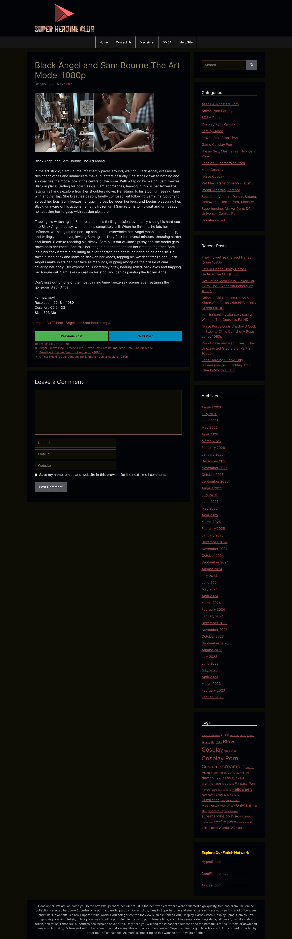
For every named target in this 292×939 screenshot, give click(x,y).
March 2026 (211, 441)
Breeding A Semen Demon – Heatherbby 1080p (70, 352)
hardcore (207, 794)
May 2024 (210, 589)
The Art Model (143, 348)
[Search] (251, 65)
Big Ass (206, 742)
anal (225, 734)
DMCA (167, 42)
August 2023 (212, 650)
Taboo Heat (207, 822)
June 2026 (210, 421)
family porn (228, 784)
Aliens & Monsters (211, 735)
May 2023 (210, 670)
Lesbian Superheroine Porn (223, 163)
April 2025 (210, 515)
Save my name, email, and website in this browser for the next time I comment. (102, 475)
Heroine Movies (223, 794)
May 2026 (210, 427)
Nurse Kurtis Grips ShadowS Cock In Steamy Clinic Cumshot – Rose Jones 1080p (229, 331)
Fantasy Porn (245, 783)
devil (218, 778)
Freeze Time (75, 348)
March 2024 (211, 603)
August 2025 (212, 488)
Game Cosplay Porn (217, 145)
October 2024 (213, 556)
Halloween (242, 789)
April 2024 (210, 596)
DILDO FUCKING (233, 778)
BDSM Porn (211, 118)
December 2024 (214, 542)
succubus (215, 811)
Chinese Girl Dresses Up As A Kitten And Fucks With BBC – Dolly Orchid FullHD (229, 303)
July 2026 (209, 414)
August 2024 (212, 569)
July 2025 (209, 495)
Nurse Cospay (213, 176)
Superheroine (231, 811)
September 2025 (215, 481)
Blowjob (232, 741)
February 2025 (213, 529)
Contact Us (123, 42)
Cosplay (212, 749)
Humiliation (210, 800)
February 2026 (213, 448)
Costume (211, 766)
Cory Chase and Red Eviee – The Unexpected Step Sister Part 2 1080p (228, 348)
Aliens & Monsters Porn (220, 104)
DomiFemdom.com (216, 874)
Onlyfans (244, 805)
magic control (233, 800)
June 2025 (210, 502)
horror (237, 795)
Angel (43, 348)
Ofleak (231, 805)
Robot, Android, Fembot (221, 190)
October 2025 (213, 475)
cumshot (217, 773)
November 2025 (214, 468)
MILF (223, 805)
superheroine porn (217, 816)
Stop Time (126, 348)
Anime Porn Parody (217, 111)
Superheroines (243, 816)
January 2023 (213, 697)
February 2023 (213, 690)
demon (208, 778)
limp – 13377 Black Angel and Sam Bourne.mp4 (72, 323)
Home (104, 42)
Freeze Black (56, 348)
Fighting (206, 790)
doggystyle (208, 784)
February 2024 (213, 609)
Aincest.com (211, 885)
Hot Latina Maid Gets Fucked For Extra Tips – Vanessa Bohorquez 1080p (228, 286)
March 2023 (211, 684)
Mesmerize (210, 805)
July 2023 (209, 657)
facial (218, 783)
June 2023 (210, 663)
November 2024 (215, 549)
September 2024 (215, 562)
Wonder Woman (230, 828)
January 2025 (212, 535)
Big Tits (216, 742)
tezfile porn (225, 821)
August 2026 (212, 407)
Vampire (241, 822)
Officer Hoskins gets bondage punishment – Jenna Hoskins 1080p (83, 356)
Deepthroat (242, 772)
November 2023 (215, 630)
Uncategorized (213, 220)
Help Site (186, 42)
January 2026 (213, 454)
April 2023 (210, 677)
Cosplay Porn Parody (218, 124)
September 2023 (215, 643)
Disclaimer (147, 42)
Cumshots (229, 772)
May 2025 (210, 508)
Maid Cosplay (212, 170)
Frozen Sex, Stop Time (54, 343)
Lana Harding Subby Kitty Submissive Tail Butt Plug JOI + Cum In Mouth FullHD (226, 365)
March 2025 (211, 522)
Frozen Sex (92, 348)
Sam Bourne (109, 348)
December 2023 (214, 623)
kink (222, 800)
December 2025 (214, 461)
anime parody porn (242, 735)
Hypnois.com (212, 862)
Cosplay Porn (220, 758)
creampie (233, 766)
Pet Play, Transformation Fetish (226, 183)
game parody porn (221, 790)
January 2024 (213, 616)
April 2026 (210, 434)
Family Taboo (212, 131)
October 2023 (213, 636)
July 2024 (209, 576)
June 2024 (210, 582)
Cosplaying (230, 750)
